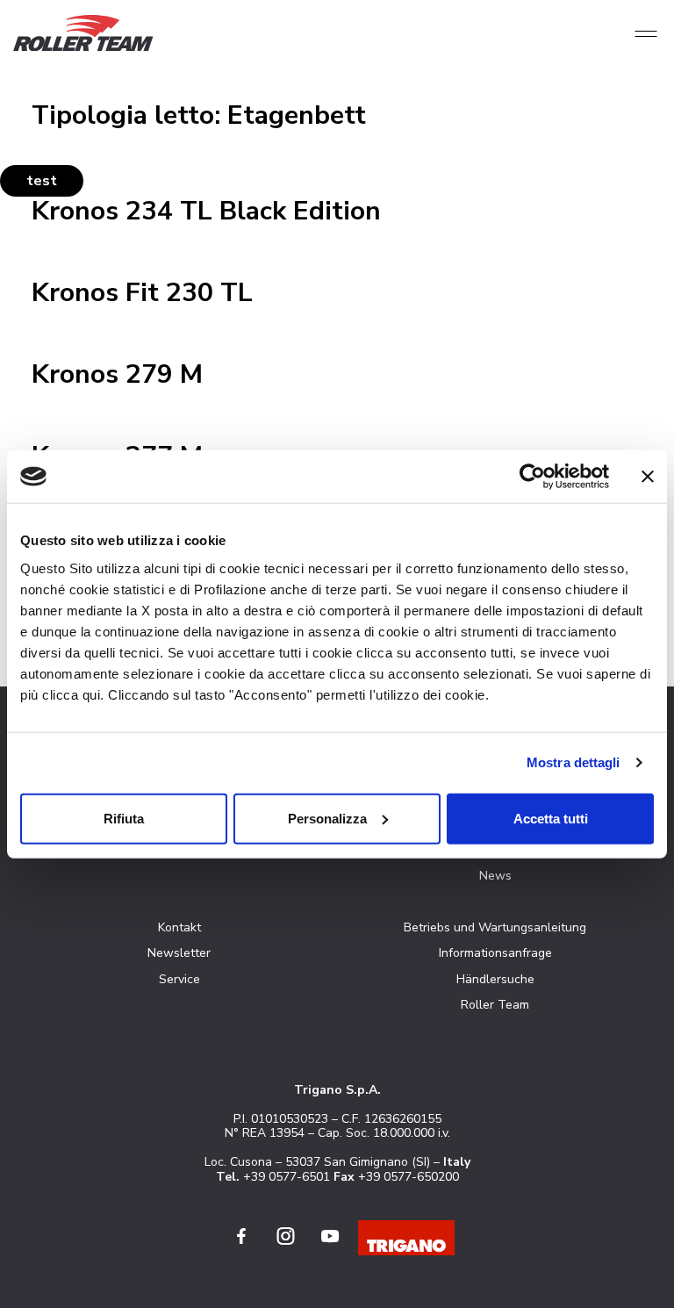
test (41, 180)
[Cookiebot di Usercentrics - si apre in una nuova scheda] (532, 477)
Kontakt (179, 927)
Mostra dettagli (573, 762)
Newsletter (179, 953)
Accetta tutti (550, 817)
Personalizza (327, 817)
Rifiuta (124, 817)
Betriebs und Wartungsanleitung (495, 927)
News (495, 875)
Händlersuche (495, 979)
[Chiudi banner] (648, 477)
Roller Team (495, 1004)
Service (179, 979)
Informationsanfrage (495, 953)
